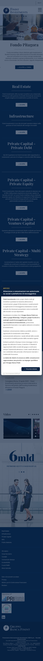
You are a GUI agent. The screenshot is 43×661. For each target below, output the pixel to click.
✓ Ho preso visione (30, 369)
